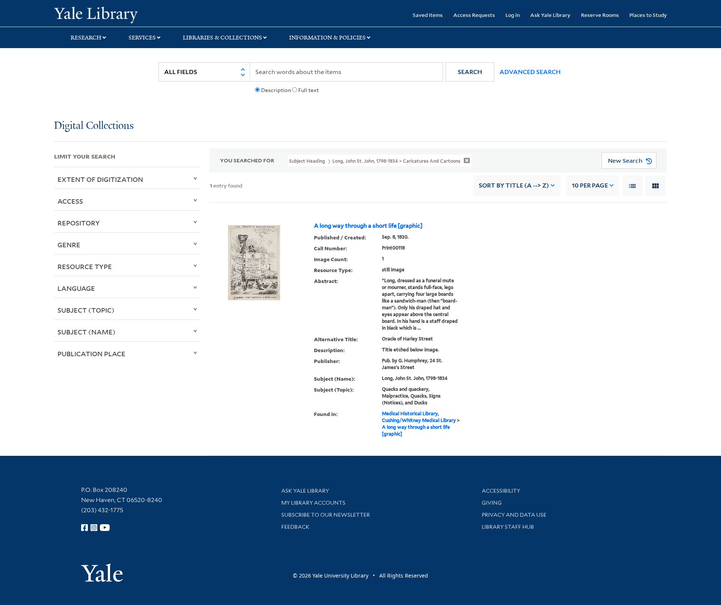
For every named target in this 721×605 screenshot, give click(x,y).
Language (76, 288)
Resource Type (84, 266)
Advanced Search (530, 72)
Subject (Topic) (86, 310)
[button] (470, 72)
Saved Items (428, 14)
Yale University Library (100, 14)
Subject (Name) (86, 331)
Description (276, 90)
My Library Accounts (313, 503)
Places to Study (648, 14)
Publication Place (91, 353)
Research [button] (86, 37)
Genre (68, 244)
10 (590, 185)
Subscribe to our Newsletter (325, 515)
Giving (492, 503)
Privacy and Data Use (514, 515)
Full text (308, 90)
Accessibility (501, 491)
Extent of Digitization (100, 179)
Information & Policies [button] (327, 37)
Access (70, 201)
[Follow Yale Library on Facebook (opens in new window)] (84, 527)
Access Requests (474, 14)
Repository (78, 222)
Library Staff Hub (508, 527)
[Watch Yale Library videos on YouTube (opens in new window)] (105, 527)
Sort (514, 185)
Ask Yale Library (550, 14)
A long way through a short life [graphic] (368, 225)
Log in (512, 14)
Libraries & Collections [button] (222, 37)
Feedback (295, 527)
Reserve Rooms (600, 14)
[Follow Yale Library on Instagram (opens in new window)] (94, 527)
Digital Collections (94, 126)
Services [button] (142, 37)
